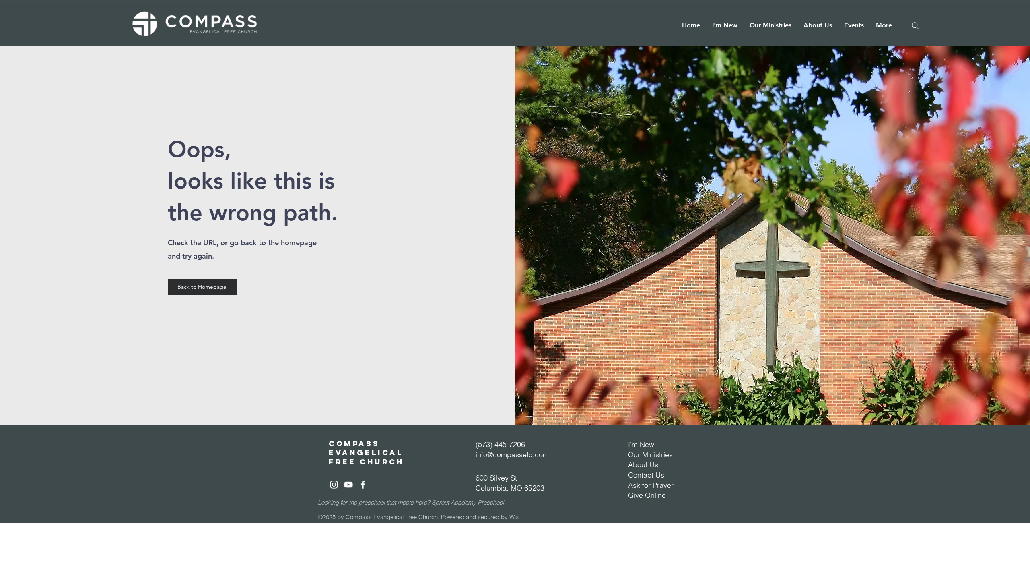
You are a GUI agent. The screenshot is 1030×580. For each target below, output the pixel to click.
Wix (514, 517)
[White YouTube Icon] (348, 484)
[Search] (915, 26)
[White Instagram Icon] (334, 484)
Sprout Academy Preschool (468, 502)
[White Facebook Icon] (363, 484)
